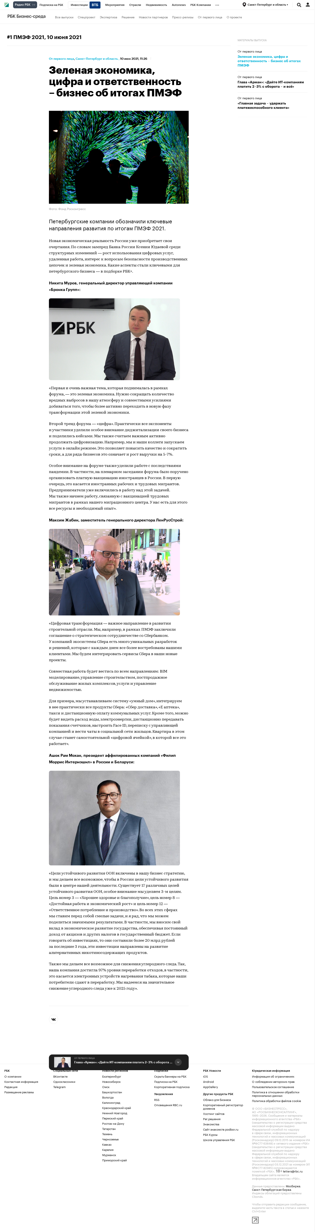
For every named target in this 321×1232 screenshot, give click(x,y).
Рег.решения (212, 1118)
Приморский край (114, 1160)
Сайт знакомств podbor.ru (220, 1129)
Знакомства (211, 1124)
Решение (128, 16)
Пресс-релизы (182, 16)
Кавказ (106, 1144)
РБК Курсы (210, 1134)
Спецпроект (86, 16)
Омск (106, 1086)
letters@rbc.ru (293, 1171)
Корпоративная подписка (172, 1086)
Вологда (108, 1097)
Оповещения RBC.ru (168, 1104)
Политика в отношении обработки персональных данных (275, 1093)
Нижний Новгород (114, 1113)
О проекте (234, 16)
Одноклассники (64, 1081)
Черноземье (110, 1139)
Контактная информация (21, 1081)
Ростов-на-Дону (113, 1123)
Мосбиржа (293, 1186)
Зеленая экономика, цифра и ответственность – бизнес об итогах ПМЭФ (269, 61)
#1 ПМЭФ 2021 (25, 37)
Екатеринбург (111, 1076)
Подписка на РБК (166, 1081)
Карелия (108, 1149)
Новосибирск (111, 1081)
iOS (205, 1076)
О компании (12, 1076)
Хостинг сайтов (213, 1113)
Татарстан (109, 1128)
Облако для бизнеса (217, 1099)
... (217, 4)
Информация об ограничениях (273, 1076)
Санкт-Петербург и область (97, 58)
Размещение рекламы (19, 1092)
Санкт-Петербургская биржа (271, 1189)
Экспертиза (108, 16)
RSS (156, 1099)
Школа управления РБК (219, 1139)
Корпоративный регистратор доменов (223, 1106)
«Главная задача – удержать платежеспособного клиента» (263, 105)
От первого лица (210, 16)
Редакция (10, 1086)
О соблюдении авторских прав (273, 1081)
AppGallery (210, 1086)
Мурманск (109, 1154)
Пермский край (112, 1118)
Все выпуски (64, 16)
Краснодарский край (116, 1107)
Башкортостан (112, 1092)
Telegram (59, 1086)
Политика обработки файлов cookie (276, 1100)
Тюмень (107, 1133)
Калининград (111, 1102)
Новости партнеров (153, 16)
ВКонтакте (60, 1076)
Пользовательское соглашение (273, 1086)
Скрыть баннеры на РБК (170, 1076)
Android (208, 1081)
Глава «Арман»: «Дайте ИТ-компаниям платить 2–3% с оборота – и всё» (123, 1062)
